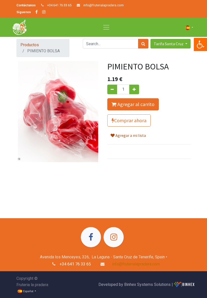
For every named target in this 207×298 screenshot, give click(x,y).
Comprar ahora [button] (130, 120)
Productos (29, 44)
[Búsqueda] (143, 43)
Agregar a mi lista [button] (130, 135)
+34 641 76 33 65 (59, 5)
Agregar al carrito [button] (135, 104)
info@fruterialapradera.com (103, 5)
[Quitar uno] (112, 89)
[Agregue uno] (134, 89)
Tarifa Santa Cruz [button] (169, 43)
